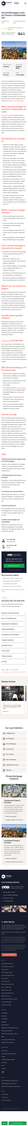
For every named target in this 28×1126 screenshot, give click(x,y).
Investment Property (6, 1004)
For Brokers (4, 1062)
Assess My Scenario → (14, 565)
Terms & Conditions (6, 1100)
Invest (2, 1065)
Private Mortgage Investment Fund (9, 1080)
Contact (3, 1056)
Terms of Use (4, 1097)
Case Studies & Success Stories (8, 1053)
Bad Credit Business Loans (7, 966)
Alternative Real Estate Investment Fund (10, 1086)
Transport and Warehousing (8, 1039)
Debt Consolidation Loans (7, 993)
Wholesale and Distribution (7, 1042)
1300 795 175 (9, 922)
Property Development (6, 1030)
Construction (4, 1019)
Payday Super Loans (6, 990)
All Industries (4, 1013)
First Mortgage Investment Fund (9, 1083)
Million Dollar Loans (6, 996)
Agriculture (4, 1016)
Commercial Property (6, 1002)
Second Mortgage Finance (7, 975)
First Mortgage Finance (7, 972)
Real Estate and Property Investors (9, 1033)
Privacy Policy (4, 1094)
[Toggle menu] (25, 3)
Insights (7, 669)
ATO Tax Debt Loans (6, 987)
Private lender (5, 341)
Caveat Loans (4, 978)
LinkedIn (3, 1068)
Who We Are (4, 1050)
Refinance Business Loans (7, 984)
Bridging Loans (5, 969)
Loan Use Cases (14, 669)
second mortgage (7, 115)
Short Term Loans (5, 981)
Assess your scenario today (15, 100)
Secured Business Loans (7, 963)
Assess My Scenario (9, 954)
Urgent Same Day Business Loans (9, 999)
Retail (2, 1036)
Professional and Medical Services (9, 1027)
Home (2, 669)
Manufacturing (5, 1024)
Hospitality (3, 1022)
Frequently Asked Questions (8, 1059)
